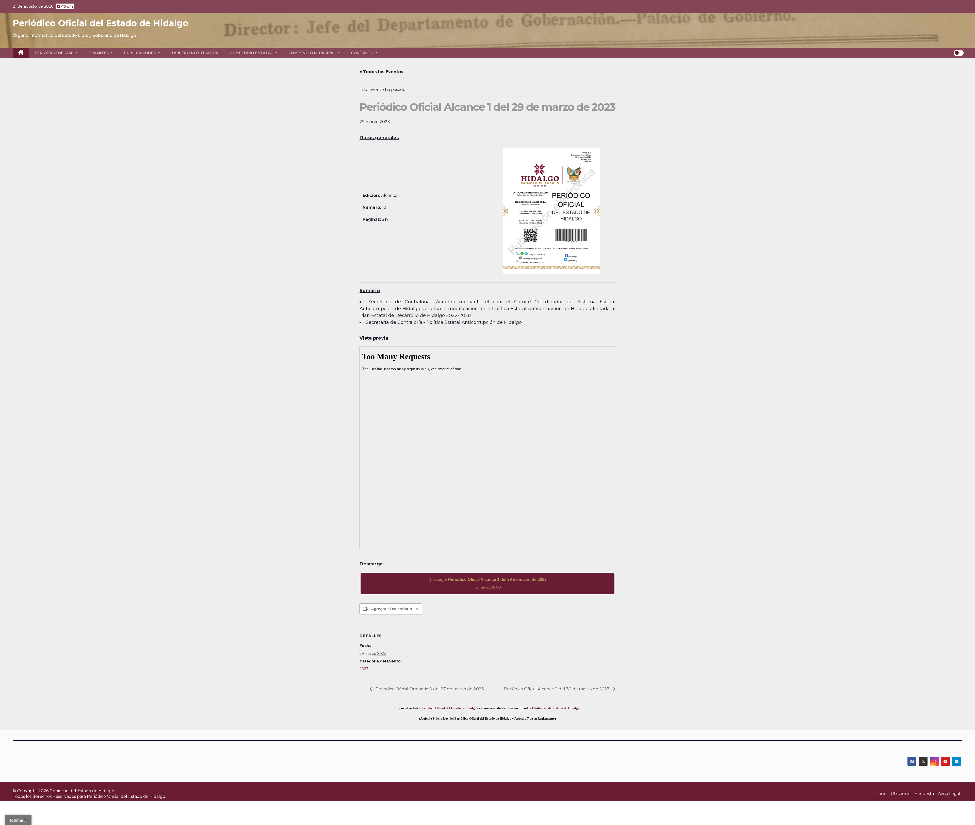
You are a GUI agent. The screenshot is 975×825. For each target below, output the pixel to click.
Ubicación (901, 793)
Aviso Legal (949, 793)
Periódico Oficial (55, 53)
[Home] (21, 53)
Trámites (99, 53)
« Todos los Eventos (381, 71)
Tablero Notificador (195, 53)
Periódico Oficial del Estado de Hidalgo (100, 23)
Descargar (487, 583)
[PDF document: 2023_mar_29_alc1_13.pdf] (487, 447)
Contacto (363, 53)
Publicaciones (140, 53)
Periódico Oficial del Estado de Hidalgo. (126, 796)
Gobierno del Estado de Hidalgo (557, 708)
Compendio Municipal (312, 53)
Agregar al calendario (391, 609)
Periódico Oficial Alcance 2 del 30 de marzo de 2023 (557, 689)
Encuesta (924, 793)
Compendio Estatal (252, 53)
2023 (364, 669)
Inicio (881, 793)
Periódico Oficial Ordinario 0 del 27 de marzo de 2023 (429, 689)
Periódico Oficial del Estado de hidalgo (448, 708)
